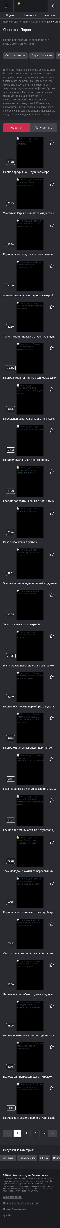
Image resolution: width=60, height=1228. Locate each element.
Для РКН (8, 1215)
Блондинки (8, 1158)
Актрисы (50, 15)
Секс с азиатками (15, 55)
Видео (10, 15)
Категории (30, 15)
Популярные (43, 127)
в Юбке (44, 1158)
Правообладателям (14, 1209)
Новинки (16, 127)
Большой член (27, 1158)
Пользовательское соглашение (21, 1203)
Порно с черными (42, 55)
